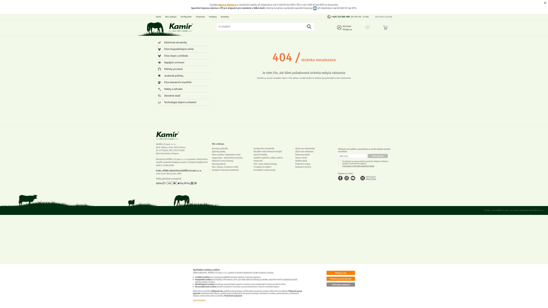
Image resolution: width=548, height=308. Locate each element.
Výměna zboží (301, 160)
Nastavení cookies (303, 167)
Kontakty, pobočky (220, 148)
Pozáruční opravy (302, 164)
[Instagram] (346, 178)
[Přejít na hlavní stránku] (181, 27)
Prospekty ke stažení (262, 167)
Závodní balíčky (260, 154)
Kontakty (225, 16)
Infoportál (200, 16)
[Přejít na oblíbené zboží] (367, 28)
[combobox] (260, 26)
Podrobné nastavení (341, 284)
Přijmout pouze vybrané (340, 278)
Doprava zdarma (219, 164)
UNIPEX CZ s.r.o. (539, 210)
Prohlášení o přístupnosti (265, 170)
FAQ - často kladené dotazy (265, 164)
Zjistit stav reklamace (304, 151)
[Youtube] (353, 178)
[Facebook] (340, 178)
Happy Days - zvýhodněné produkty (227, 157)
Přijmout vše (340, 273)
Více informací (199, 300)
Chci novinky (377, 156)
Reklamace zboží (302, 154)
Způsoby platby (218, 151)
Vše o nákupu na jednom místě (225, 167)
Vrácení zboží (301, 157)
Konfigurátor (186, 16)
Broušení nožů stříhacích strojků (268, 151)
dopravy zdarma (226, 4)
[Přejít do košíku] (386, 28)
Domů (158, 16)
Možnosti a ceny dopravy (222, 160)
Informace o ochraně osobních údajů (358, 166)
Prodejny (213, 16)
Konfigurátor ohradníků (264, 148)
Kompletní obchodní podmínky (225, 170)
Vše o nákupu (171, 16)
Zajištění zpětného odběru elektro (268, 157)
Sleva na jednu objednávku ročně (226, 154)
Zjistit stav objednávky (305, 148)
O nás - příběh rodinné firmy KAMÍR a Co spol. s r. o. (179, 170)
